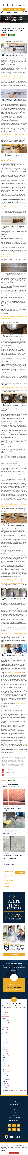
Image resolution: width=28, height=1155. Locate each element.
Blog (5, 25)
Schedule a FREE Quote (14, 9)
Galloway (5, 1046)
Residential (14, 1104)
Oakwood (5, 1083)
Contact (14, 1115)
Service (6, 883)
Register (9, 871)
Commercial (14, 1107)
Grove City (5, 1048)
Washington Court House (9, 1038)
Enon (4, 1018)
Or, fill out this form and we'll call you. (14, 989)
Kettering (5, 1081)
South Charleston (7, 1024)
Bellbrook (5, 1058)
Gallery (14, 1109)
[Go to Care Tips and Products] (14, 907)
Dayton (4, 1077)
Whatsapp (10, 35)
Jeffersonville (6, 1036)
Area (5, 877)
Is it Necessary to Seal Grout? (12, 855)
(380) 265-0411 (12, 12)
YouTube (9, 1129)
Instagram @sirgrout (9, 772)
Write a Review (2, 12)
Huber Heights (6, 1079)
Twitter (8, 35)
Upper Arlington (7, 1051)
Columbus (5, 1042)
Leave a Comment (9, 858)
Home (2, 25)
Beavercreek (6, 1056)
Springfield (5, 1028)
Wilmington (6, 1032)
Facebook (6, 35)
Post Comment (20, 872)
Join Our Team (14, 1120)
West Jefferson (6, 1071)
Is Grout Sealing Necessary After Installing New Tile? (13, 832)
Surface (6, 886)
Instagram (9, 1125)
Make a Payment (14, 1118)
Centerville (5, 1075)
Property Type (8, 880)
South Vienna (6, 1026)
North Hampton (6, 1022)
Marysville (5, 1087)
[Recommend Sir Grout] (14, 940)
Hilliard (5, 1050)
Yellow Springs (6, 1063)
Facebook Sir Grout (9, 769)
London (5, 1067)
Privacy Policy (17, 1145)
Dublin (4, 1044)
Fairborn (5, 1059)
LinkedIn (14, 1129)
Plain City (5, 1069)
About (14, 1112)
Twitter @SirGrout (9, 775)
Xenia (4, 1061)
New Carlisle (6, 1020)
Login (4, 871)
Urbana (4, 1014)
